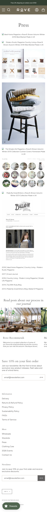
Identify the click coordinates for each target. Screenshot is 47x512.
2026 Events (7, 451)
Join (41, 377)
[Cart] (43, 9)
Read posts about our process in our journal (23, 302)
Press (4, 442)
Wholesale (6, 434)
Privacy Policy (8, 407)
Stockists (6, 438)
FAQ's (4, 415)
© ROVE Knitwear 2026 (10, 500)
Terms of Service (9, 419)
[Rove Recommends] (20, 320)
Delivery (5, 398)
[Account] (37, 9)
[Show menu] (4, 10)
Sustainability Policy (10, 411)
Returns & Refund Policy (12, 403)
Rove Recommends (13, 338)
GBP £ (6, 491)
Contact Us (7, 455)
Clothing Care (8, 446)
